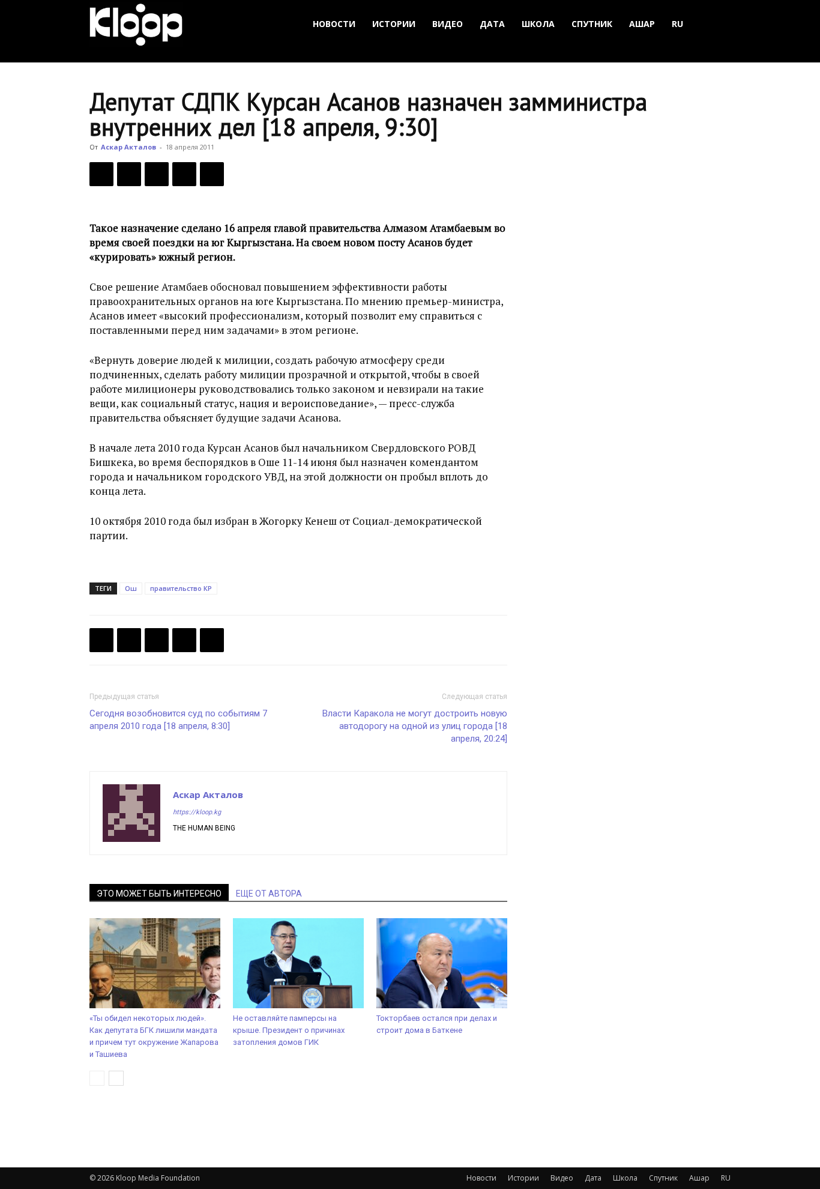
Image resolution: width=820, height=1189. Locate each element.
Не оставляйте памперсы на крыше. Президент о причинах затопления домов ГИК (289, 1030)
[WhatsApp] (212, 174)
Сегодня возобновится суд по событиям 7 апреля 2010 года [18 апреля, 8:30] (178, 719)
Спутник (591, 23)
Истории (393, 23)
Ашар (642, 23)
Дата (492, 23)
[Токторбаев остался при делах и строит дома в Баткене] (441, 963)
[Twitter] (129, 174)
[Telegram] (184, 174)
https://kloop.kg (197, 812)
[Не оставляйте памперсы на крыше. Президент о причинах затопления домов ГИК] (298, 963)
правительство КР (181, 588)
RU (677, 23)
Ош (131, 588)
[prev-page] (96, 1078)
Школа (538, 23)
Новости (334, 23)
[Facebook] (101, 174)
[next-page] (116, 1078)
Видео (447, 23)
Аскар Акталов (128, 146)
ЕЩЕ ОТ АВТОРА (269, 893)
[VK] (157, 174)
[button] (716, 24)
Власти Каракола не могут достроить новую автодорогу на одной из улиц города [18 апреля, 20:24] (414, 726)
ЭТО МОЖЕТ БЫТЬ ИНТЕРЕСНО (159, 893)
